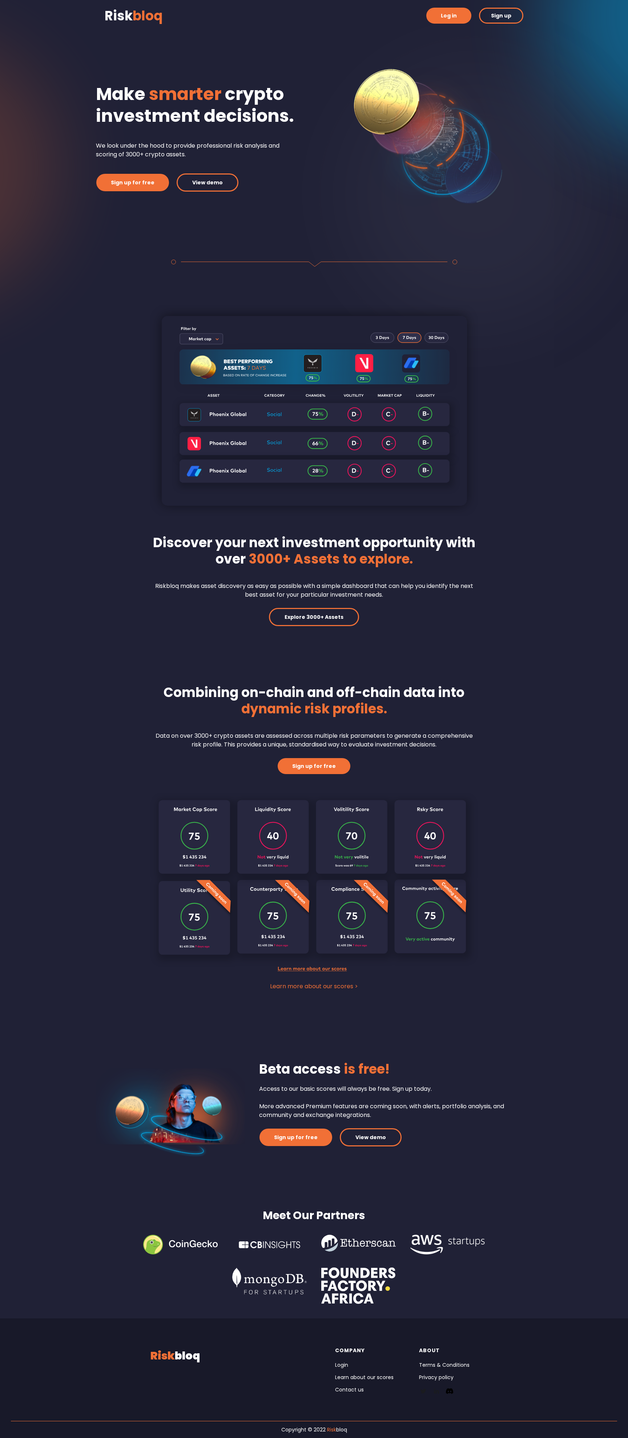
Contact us (349, 1390)
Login (341, 1365)
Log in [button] (449, 15)
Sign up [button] (501, 15)
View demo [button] (207, 182)
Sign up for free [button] (132, 182)
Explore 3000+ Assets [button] (314, 617)
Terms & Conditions (444, 1365)
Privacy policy (436, 1377)
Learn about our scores (364, 1377)
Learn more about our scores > (314, 986)
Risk (133, 16)
